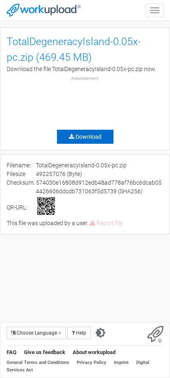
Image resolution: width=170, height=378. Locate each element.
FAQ (12, 352)
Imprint (121, 362)
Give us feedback (44, 352)
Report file (109, 223)
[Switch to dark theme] (100, 333)
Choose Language (36, 333)
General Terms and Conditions (38, 362)
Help (80, 333)
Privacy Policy (91, 362)
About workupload (94, 352)
